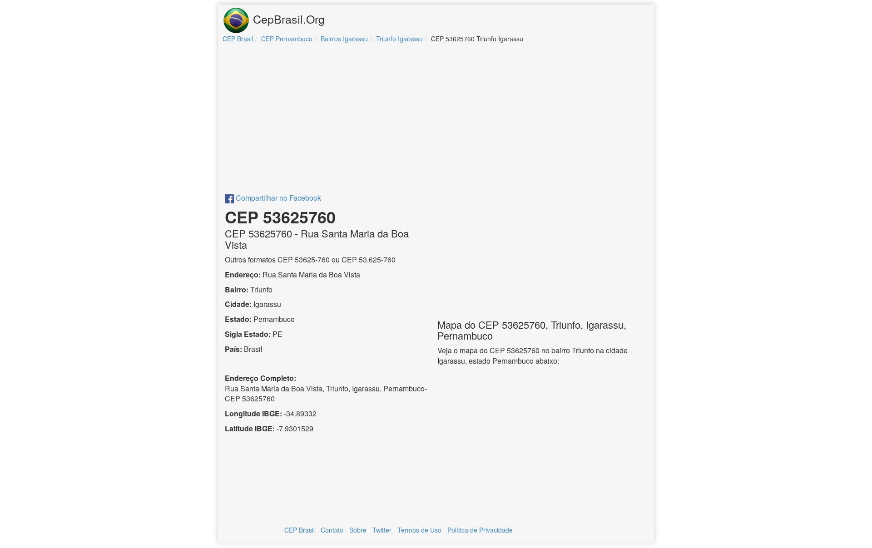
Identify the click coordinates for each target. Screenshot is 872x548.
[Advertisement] (436, 125)
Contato (332, 529)
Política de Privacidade (480, 529)
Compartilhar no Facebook (277, 198)
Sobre (358, 529)
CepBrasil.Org (287, 18)
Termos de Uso (419, 529)
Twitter (381, 529)
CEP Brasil (299, 529)
